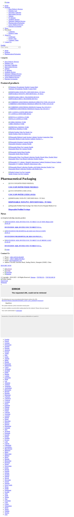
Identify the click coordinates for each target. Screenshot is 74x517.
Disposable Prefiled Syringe (19, 209)
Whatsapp (4, 282)
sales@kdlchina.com (15, 260)
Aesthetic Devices (13, 19)
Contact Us (8, 42)
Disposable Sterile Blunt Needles (18, 154)
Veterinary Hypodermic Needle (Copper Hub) (22, 89)
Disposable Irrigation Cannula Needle (19, 144)
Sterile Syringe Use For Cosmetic (18, 174)
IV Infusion (12, 18)
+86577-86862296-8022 (17, 259)
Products (7, 7)
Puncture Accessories (14, 26)
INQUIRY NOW (6, 265)
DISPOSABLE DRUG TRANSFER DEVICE (23, 99)
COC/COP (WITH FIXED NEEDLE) (23, 187)
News (6, 28)
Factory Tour (12, 38)
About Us (8, 35)
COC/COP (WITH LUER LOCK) (21, 195)
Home (6, 5)
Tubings (10, 16)
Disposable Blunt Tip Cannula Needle (20, 149)
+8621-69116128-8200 (16, 257)
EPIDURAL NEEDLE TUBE (17, 129)
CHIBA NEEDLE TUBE (16, 124)
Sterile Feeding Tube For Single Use (19, 134)
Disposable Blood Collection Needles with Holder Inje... (25, 169)
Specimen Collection (14, 12)
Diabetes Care (12, 11)
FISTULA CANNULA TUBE (17, 119)
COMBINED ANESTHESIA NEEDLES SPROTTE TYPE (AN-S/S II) (30, 104)
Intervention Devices (14, 14)
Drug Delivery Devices (15, 9)
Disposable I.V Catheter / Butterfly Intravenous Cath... (25, 164)
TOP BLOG (40, 277)
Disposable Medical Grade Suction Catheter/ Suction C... (25, 139)
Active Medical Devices (15, 25)
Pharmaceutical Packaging (16, 23)
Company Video (13, 40)
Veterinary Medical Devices (16, 21)
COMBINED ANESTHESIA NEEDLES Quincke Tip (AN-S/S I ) (29, 109)
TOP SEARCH (50, 277)
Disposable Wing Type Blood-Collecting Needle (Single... (26, 159)
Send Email (4, 281)
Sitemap (33, 277)
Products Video (13, 33)
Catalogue (11, 31)
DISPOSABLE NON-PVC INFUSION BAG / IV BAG (25, 94)
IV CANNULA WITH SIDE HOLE (19, 114)
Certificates (11, 37)
